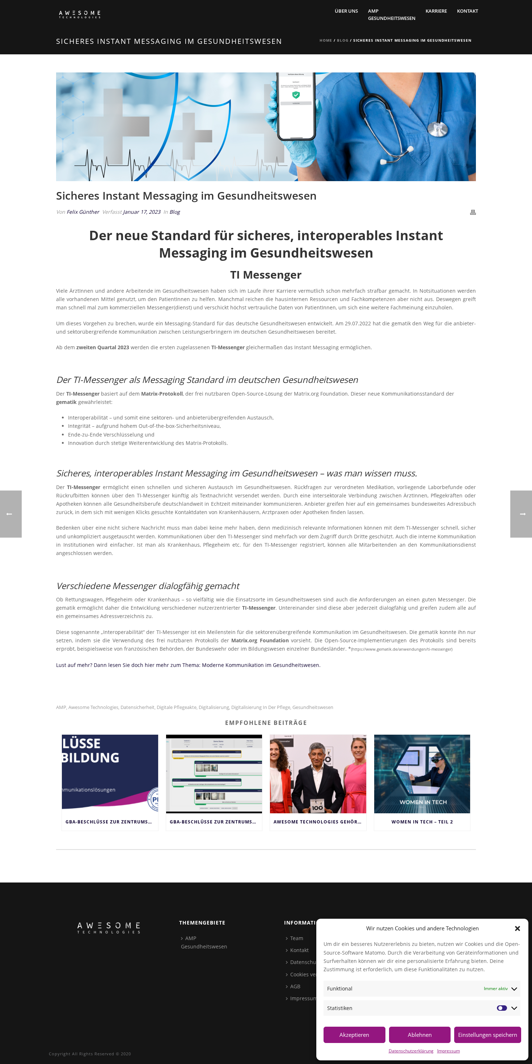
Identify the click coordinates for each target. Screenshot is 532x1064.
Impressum (448, 1050)
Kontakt (467, 11)
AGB (295, 986)
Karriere (436, 11)
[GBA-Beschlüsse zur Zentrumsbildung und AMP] (110, 774)
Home (326, 40)
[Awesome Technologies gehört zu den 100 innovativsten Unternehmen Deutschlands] (318, 774)
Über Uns (346, 11)
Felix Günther (83, 211)
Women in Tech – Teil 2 (422, 822)
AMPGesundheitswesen (391, 14)
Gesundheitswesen (312, 707)
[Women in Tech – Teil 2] (422, 774)
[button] (517, 928)
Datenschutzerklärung (411, 1050)
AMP (61, 707)
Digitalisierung (214, 707)
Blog (343, 40)
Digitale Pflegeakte (177, 707)
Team (296, 938)
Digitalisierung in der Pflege (260, 707)
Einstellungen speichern (487, 1034)
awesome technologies (93, 707)
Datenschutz (305, 962)
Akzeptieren (354, 1034)
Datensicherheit (138, 707)
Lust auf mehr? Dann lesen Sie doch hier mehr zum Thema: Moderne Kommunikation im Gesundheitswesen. (188, 665)
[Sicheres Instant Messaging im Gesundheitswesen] (266, 126)
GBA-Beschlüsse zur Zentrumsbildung (216, 822)
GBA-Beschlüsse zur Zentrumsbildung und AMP (112, 822)
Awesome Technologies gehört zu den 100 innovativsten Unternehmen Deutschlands (320, 822)
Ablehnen (420, 1034)
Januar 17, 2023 (141, 211)
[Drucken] (473, 212)
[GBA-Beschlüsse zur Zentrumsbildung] (214, 774)
